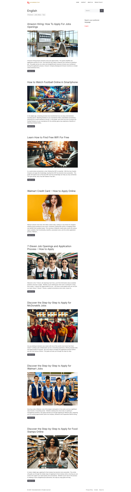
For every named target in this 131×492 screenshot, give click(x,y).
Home (77, 2)
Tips (43, 14)
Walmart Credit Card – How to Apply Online (51, 191)
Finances (30, 14)
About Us (90, 2)
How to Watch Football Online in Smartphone (52, 82)
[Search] (102, 10)
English (86, 26)
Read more (31, 71)
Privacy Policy (99, 2)
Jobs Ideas (38, 14)
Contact (83, 2)
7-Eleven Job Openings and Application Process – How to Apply (49, 247)
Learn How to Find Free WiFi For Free (48, 137)
